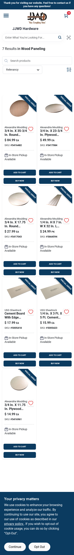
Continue (15, 547)
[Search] (60, 37)
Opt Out (39, 547)
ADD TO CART (19, 172)
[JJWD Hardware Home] (37, 18)
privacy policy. (14, 524)
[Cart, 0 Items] (66, 16)
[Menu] (6, 15)
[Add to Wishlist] (31, 129)
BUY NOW (19, 181)
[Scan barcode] (68, 37)
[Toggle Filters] (69, 69)
